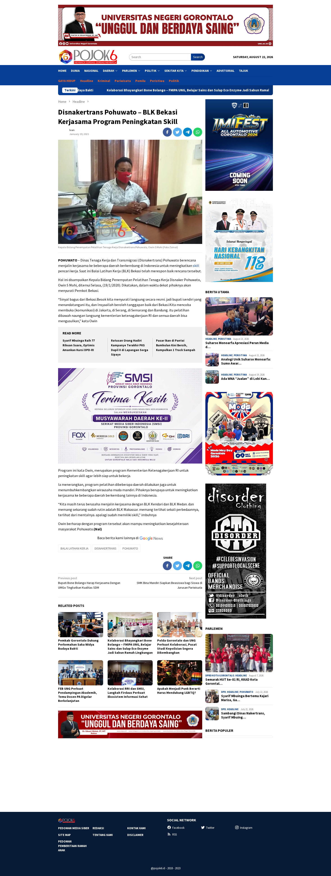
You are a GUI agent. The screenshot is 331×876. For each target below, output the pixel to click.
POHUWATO (130, 548)
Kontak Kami (136, 828)
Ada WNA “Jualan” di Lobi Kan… (245, 379)
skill (196, 265)
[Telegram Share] (187, 132)
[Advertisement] (130, 773)
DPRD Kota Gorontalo (219, 675)
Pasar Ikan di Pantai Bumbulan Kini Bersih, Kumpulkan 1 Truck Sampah (175, 345)
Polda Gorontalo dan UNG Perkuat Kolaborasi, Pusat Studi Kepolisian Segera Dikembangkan (177, 646)
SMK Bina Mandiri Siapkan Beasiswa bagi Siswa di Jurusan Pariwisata (169, 583)
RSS (174, 834)
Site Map (64, 835)
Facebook (178, 828)
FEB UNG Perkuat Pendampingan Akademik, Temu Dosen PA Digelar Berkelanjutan (77, 695)
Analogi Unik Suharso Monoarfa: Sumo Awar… (246, 361)
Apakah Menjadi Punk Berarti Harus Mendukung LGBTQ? (178, 691)
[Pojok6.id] (88, 57)
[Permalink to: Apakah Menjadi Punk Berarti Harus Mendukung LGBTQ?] (179, 672)
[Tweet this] (177, 132)
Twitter (210, 828)
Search (198, 57)
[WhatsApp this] (197, 132)
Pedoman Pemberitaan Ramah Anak (72, 846)
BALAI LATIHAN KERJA (74, 548)
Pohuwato (246, 692)
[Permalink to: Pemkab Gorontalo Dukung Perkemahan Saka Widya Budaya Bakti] (80, 624)
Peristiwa (224, 338)
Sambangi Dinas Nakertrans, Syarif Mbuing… (243, 715)
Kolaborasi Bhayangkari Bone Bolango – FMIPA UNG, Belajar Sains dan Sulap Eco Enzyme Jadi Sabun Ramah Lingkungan (157, 90)
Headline (211, 338)
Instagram (246, 828)
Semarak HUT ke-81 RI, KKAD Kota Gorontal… (231, 682)
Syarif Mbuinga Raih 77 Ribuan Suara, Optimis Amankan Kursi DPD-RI (79, 345)
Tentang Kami (103, 835)
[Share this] (167, 132)
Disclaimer (135, 835)
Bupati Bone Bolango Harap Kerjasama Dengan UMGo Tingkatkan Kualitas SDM (89, 583)
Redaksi (98, 828)
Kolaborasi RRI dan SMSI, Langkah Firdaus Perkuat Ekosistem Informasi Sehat (128, 693)
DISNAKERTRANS (105, 548)
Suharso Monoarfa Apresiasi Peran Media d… (237, 345)
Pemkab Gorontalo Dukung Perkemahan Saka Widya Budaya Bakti (78, 644)
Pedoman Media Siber (73, 828)
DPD (223, 692)
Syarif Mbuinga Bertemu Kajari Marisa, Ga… (244, 698)
